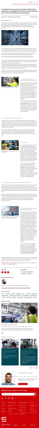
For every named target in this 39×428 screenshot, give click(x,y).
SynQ (22, 84)
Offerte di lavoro (22, 404)
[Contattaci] (29, 2)
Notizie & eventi (33, 410)
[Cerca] (34, 2)
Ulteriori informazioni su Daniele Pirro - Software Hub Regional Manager (15, 287)
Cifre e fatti (32, 408)
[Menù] (37, 2)
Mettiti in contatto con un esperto (8, 262)
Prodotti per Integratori (12, 413)
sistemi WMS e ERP (24, 103)
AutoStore (10, 411)
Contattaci (3, 408)
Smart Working (22, 407)
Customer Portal (33, 412)
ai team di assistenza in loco (22, 132)
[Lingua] (31, 2)
